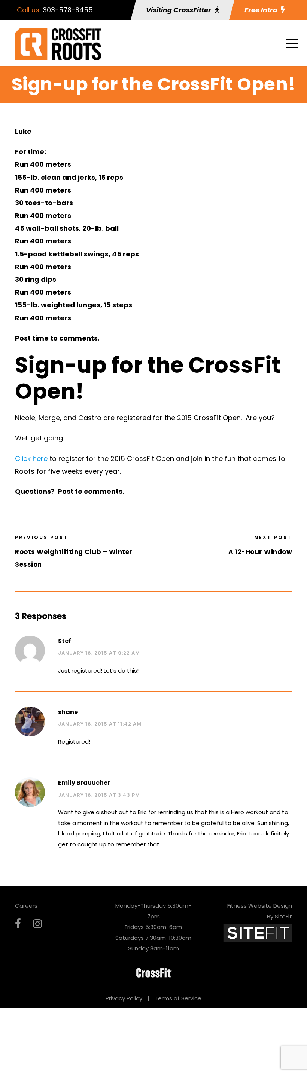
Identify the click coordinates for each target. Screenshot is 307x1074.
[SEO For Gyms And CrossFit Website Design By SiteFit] (257, 932)
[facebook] (18, 924)
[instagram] (37, 924)
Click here (31, 458)
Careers (26, 906)
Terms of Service (178, 998)
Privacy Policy (124, 998)
